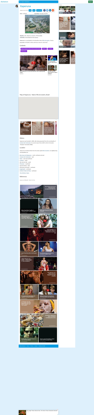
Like (34, 10)
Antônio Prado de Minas (25, 155)
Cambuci (22, 144)
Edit (30, 10)
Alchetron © (42, 329)
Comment (39, 10)
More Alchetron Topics (24, 157)
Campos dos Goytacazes (25, 127)
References (24, 51)
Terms (28, 329)
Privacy (32, 329)
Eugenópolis (22, 153)
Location (50, 48)
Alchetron (4, 2)
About (22, 329)
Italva (21, 142)
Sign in (90, 1)
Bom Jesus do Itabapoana (25, 139)
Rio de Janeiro (46, 40)
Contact (36, 329)
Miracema (22, 148)
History (44, 48)
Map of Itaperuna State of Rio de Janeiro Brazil (31, 48)
